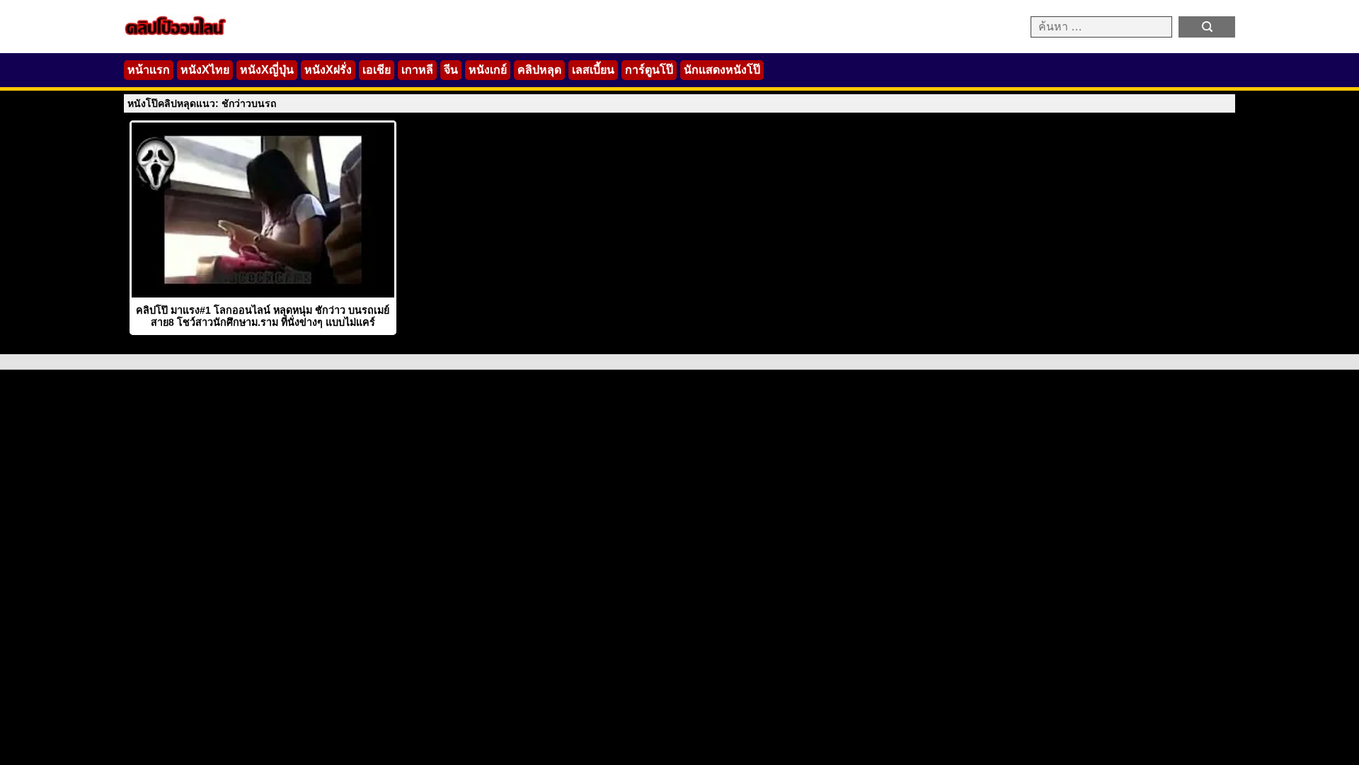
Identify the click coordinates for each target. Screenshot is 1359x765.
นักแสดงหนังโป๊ (722, 70)
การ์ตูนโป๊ (649, 70)
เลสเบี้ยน (593, 70)
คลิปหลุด (539, 70)
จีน (451, 70)
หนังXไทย (204, 70)
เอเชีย (376, 70)
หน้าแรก (148, 70)
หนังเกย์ (488, 70)
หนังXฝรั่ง (328, 70)
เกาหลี (417, 70)
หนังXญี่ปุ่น (267, 70)
